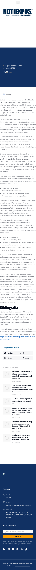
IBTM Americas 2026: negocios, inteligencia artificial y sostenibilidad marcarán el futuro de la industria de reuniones (22, 388)
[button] (18, 2)
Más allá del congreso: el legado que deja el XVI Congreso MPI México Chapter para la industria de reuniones (22, 411)
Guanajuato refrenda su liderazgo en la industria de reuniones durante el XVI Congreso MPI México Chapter (22, 425)
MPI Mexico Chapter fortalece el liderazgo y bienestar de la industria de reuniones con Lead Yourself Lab (22, 375)
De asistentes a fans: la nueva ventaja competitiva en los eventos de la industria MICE (21, 437)
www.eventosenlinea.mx (22, 566)
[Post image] (6, 374)
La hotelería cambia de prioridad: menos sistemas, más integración (22, 400)
